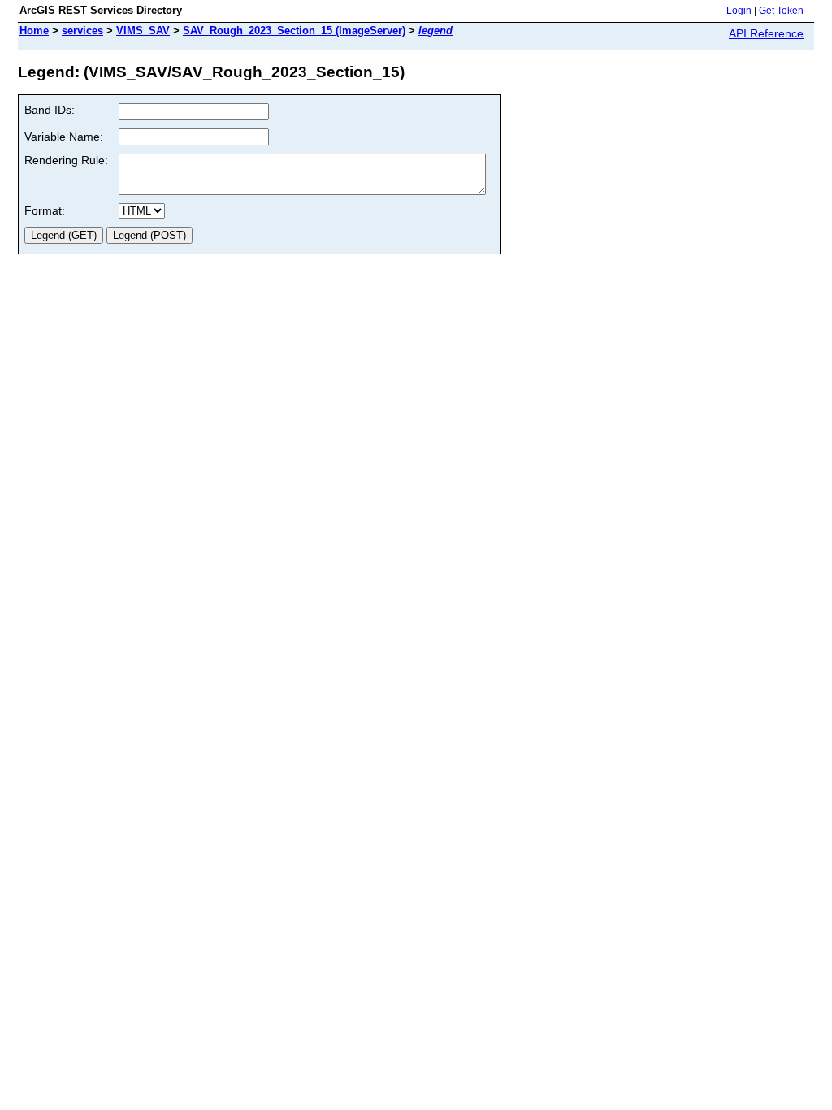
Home (34, 30)
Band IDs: (49, 109)
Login (739, 10)
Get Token (781, 10)
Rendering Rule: (66, 160)
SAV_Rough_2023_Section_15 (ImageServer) (294, 30)
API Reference (766, 33)
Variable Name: (63, 136)
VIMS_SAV (143, 30)
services (82, 30)
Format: (44, 210)
